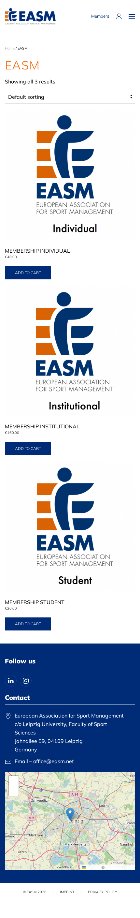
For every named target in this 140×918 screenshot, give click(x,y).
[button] (132, 16)
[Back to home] (30, 16)
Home (10, 48)
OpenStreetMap (119, 867)
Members (100, 16)
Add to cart (28, 272)
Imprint (67, 892)
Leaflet (92, 867)
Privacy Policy (102, 892)
